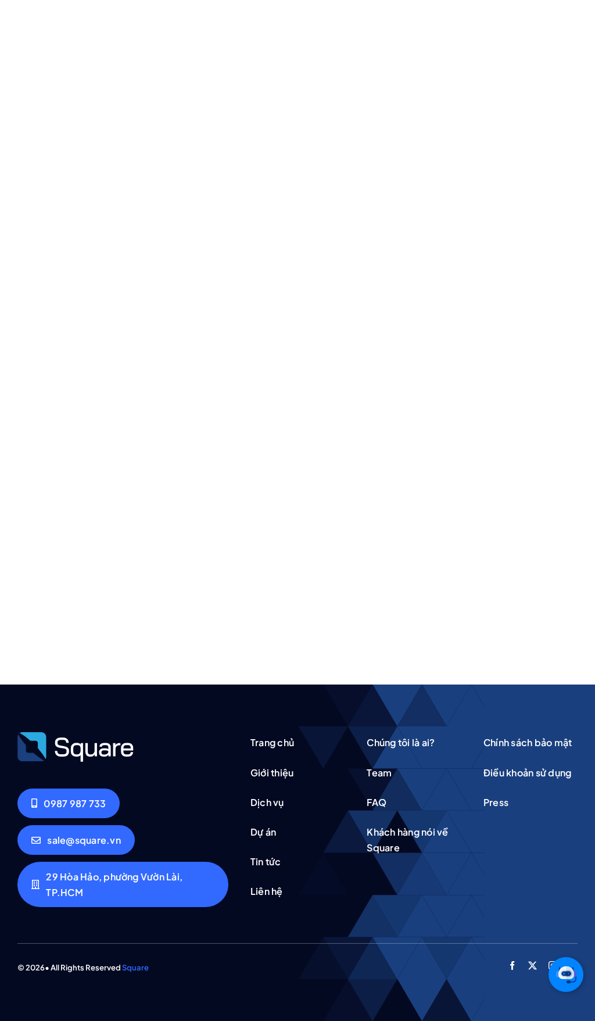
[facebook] (512, 965)
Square (135, 967)
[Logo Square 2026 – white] (75, 735)
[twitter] (532, 965)
